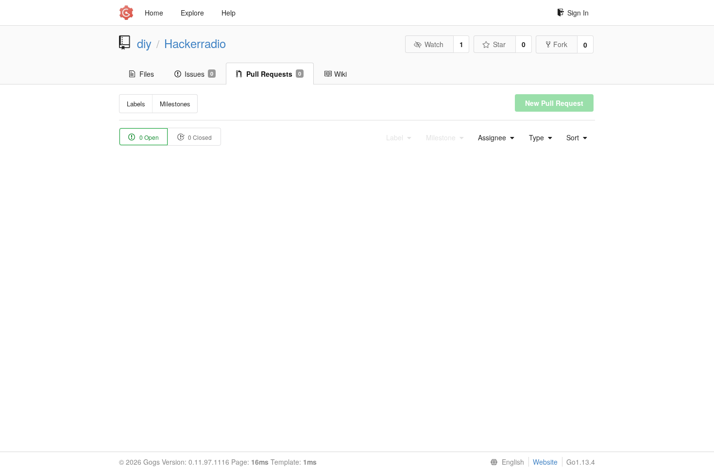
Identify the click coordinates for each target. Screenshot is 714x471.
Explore (192, 12)
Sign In (578, 12)
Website (545, 462)
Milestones (175, 103)
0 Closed (199, 137)
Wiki (340, 74)
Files (146, 74)
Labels (136, 103)
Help (228, 12)
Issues (199, 74)
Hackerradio (195, 43)
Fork (560, 44)
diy (144, 43)
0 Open (148, 137)
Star (499, 44)
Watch (434, 44)
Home (154, 12)
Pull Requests (273, 74)
